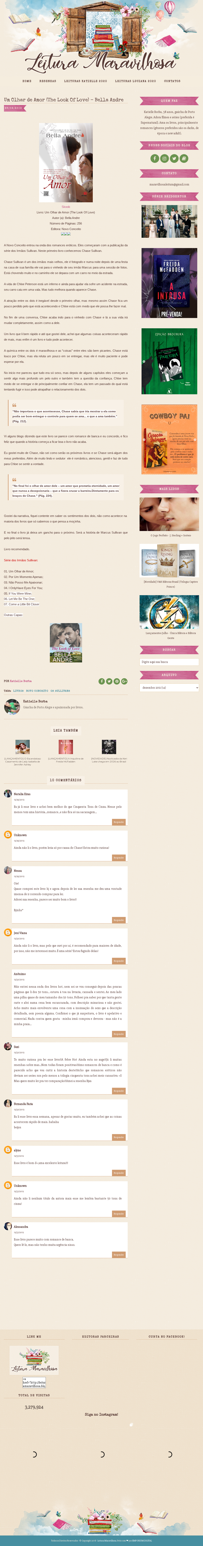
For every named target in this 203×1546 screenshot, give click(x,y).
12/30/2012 (19, 938)
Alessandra (21, 1227)
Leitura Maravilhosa (107, 1540)
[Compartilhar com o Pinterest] (117, 681)
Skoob (66, 206)
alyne (17, 1150)
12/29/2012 (19, 799)
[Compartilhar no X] (109, 681)
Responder (119, 822)
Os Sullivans (60, 691)
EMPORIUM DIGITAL (142, 1540)
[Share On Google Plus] (124, 681)
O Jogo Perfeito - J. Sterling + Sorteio (171, 535)
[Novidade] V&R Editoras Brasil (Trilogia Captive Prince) (171, 584)
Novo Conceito (37, 691)
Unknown (20, 835)
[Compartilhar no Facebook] (102, 681)
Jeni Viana (20, 933)
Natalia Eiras (22, 794)
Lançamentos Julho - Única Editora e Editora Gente (171, 635)
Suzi (16, 1047)
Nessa (18, 871)
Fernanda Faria (23, 1104)
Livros (18, 691)
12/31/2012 (19, 1155)
